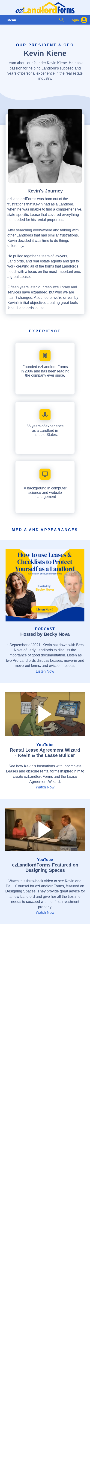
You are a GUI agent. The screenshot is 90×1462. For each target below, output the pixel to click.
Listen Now (45, 671)
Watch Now (45, 787)
